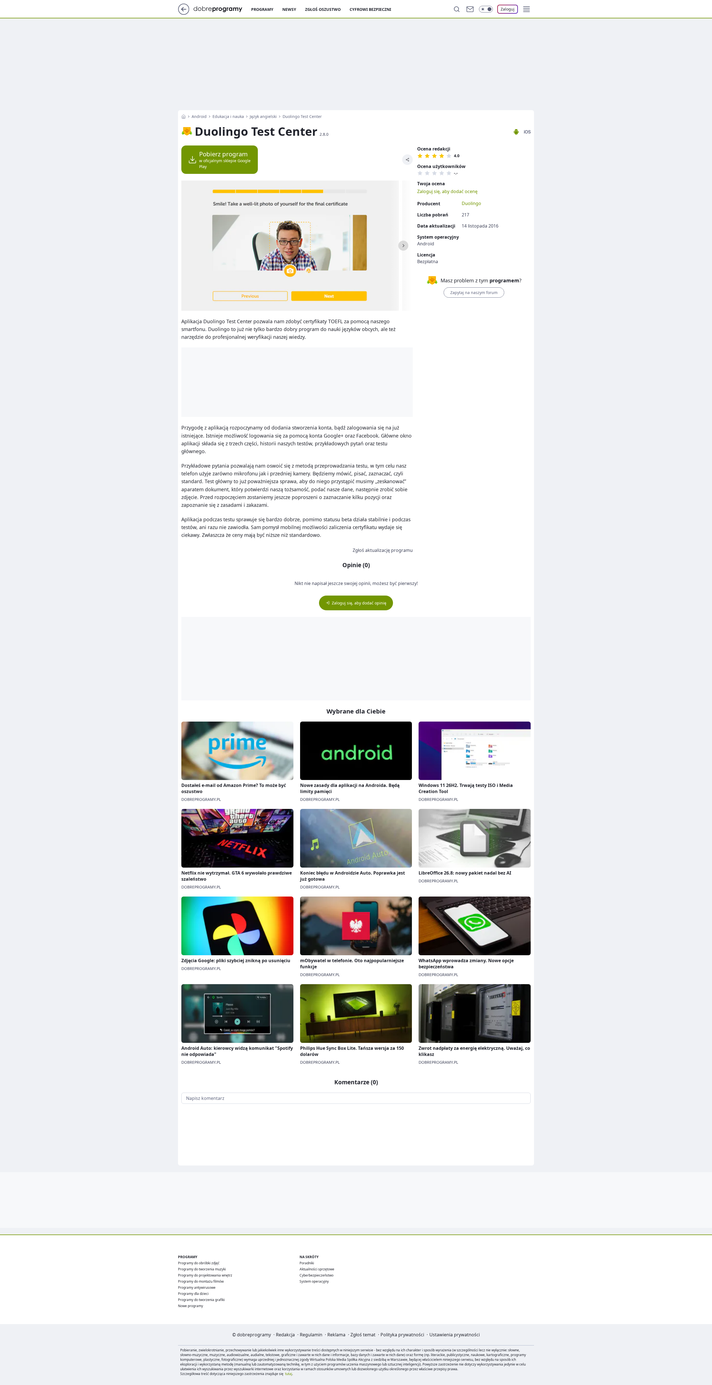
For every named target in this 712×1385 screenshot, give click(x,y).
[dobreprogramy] (222, 9)
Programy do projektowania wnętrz (205, 1275)
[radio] (420, 156)
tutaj (288, 1373)
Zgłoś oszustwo (323, 9)
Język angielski (263, 116)
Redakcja (285, 1335)
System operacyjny (314, 1281)
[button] (526, 9)
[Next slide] (403, 246)
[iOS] (527, 132)
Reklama (336, 1335)
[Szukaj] (456, 9)
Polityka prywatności (402, 1335)
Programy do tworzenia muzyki (202, 1269)
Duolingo (471, 203)
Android (199, 116)
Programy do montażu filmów (201, 1281)
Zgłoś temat (362, 1335)
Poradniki (307, 1263)
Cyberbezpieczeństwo (316, 1275)
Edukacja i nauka (228, 116)
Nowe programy (190, 1305)
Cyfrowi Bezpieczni (370, 9)
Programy (262, 9)
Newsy (289, 9)
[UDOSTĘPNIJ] (407, 159)
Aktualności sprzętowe (317, 1269)
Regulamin (311, 1335)
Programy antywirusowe (197, 1287)
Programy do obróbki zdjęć (198, 1263)
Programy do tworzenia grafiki (201, 1299)
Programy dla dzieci (193, 1293)
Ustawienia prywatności (454, 1335)
